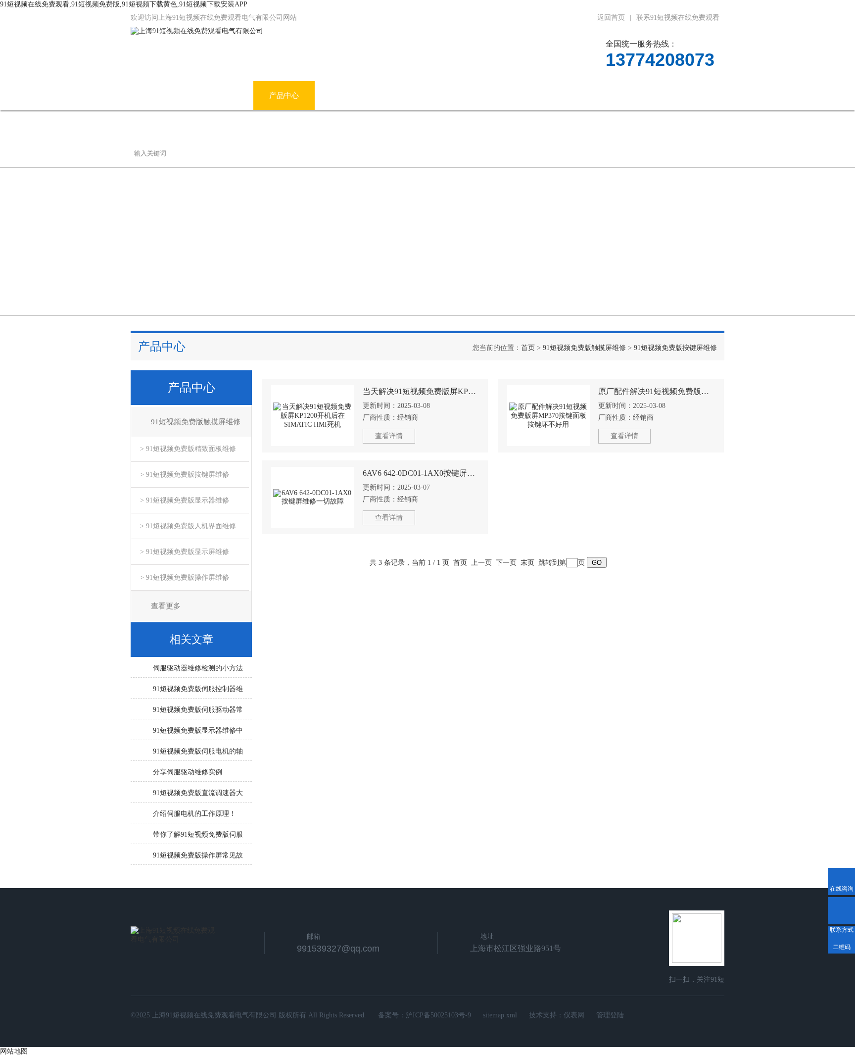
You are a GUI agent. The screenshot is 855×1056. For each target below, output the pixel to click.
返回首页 (611, 17)
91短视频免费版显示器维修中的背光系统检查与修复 (198, 733)
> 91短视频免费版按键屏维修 (184, 474)
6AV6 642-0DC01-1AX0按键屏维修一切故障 (421, 473)
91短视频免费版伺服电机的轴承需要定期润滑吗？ (198, 754)
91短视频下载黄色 (480, 96)
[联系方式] (841, 910)
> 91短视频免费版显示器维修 (184, 500)
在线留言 (618, 96)
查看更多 (166, 606)
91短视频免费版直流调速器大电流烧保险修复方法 (198, 795)
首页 (528, 348)
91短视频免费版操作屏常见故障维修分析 (198, 858)
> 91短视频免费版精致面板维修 (188, 449)
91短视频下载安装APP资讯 (375, 96)
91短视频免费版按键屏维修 (675, 348)
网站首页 (161, 96)
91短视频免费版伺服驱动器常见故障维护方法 (198, 712)
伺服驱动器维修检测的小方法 (198, 668)
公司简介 (223, 96)
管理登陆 (610, 1015)
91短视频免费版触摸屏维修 (584, 348)
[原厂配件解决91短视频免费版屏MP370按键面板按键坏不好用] (548, 415)
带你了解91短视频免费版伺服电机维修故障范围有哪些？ (198, 837)
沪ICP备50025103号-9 (438, 1015)
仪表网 (574, 1015)
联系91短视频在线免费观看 (677, 17)
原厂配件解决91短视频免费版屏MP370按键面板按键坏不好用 (656, 391)
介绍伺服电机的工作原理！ (194, 813)
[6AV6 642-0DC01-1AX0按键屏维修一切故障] (312, 497)
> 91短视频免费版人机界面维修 (188, 526)
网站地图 (14, 1051)
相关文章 (191, 639)
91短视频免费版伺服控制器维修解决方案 (198, 691)
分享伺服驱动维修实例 (187, 772)
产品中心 (284, 96)
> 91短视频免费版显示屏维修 (184, 551)
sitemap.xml (500, 1015)
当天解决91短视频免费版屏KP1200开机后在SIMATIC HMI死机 (421, 391)
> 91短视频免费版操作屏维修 (184, 577)
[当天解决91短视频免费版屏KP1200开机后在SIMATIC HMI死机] (312, 415)
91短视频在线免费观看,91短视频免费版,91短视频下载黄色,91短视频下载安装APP (123, 4)
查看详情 (389, 436)
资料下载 (556, 96)
